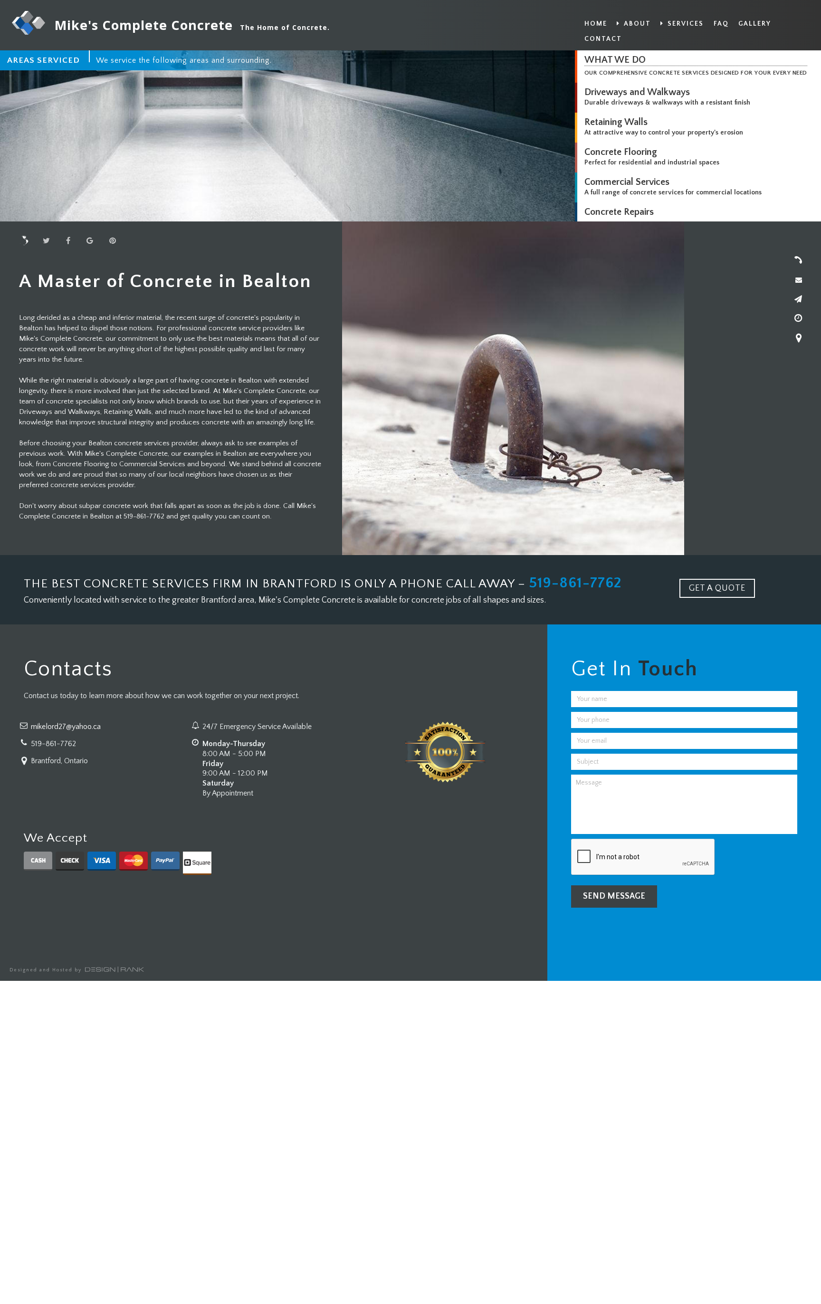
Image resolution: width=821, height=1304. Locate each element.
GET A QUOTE (717, 588)
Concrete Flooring (620, 152)
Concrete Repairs (619, 212)
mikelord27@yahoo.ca (66, 726)
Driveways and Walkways (637, 92)
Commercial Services (626, 182)
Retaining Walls (616, 122)
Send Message (614, 896)
